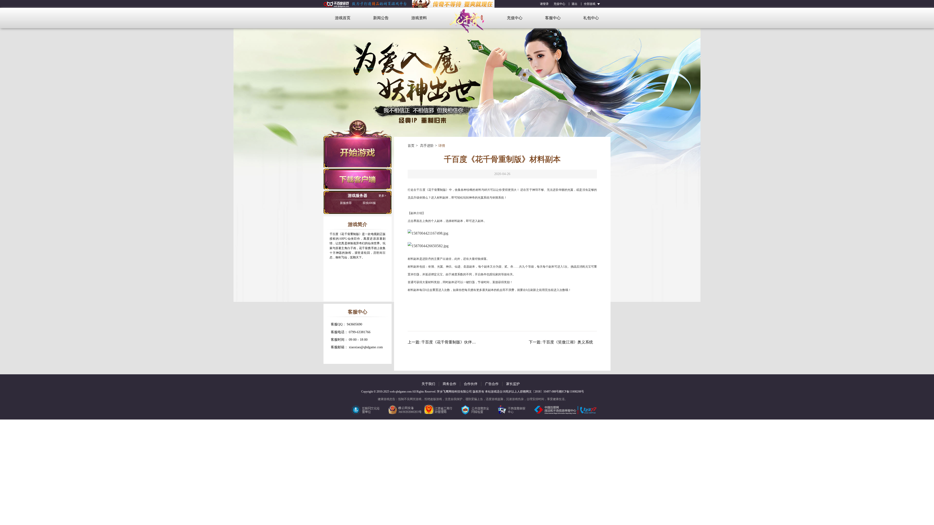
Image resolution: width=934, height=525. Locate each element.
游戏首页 (342, 18)
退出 (574, 3)
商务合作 (449, 384)
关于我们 (428, 384)
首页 (411, 146)
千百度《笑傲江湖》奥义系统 (567, 342)
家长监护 (513, 384)
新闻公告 (381, 18)
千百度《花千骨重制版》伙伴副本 (450, 342)
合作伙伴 (470, 384)
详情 (441, 146)
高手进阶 (426, 146)
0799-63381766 (359, 332)
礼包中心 (591, 18)
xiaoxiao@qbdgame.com (366, 347)
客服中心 (553, 18)
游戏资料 (419, 18)
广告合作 (492, 384)
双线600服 (358, 202)
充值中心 (559, 3)
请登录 (544, 3)
